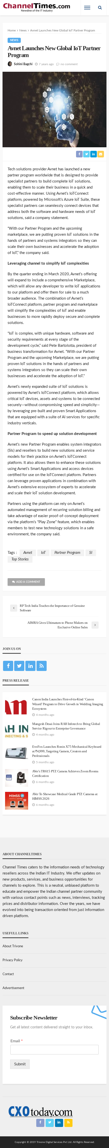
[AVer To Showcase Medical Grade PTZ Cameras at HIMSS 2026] (16, 801)
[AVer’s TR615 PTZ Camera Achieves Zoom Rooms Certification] (16, 778)
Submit (20, 1064)
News (14, 40)
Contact (8, 974)
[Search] (100, 7)
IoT (43, 553)
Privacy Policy (13, 960)
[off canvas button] (87, 7)
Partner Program (67, 553)
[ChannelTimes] (37, 7)
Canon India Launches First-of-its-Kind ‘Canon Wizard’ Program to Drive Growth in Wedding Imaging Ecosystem (67, 703)
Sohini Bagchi (23, 64)
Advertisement (13, 988)
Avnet (27, 553)
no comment (69, 64)
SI (90, 553)
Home (12, 30)
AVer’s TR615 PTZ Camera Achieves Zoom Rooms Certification (65, 773)
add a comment (28, 581)
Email (16, 1041)
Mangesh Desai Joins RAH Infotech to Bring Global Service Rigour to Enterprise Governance (66, 726)
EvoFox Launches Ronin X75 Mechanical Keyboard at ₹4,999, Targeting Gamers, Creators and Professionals (66, 751)
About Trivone (13, 946)
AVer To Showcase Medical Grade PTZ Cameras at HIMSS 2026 (64, 796)
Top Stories (20, 559)
